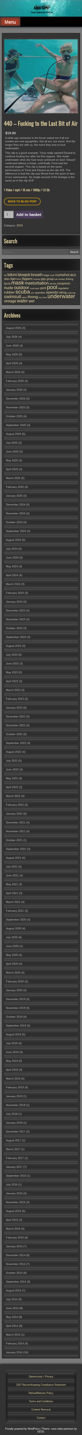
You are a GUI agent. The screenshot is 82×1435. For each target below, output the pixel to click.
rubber (9, 292)
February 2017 (15, 1158)
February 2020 (15, 981)
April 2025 (12, 469)
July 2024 (12, 548)
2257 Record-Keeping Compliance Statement (41, 1384)
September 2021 (16, 848)
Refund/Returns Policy (41, 1393)
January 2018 (14, 1122)
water (22, 300)
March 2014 (13, 1334)
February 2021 (15, 910)
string (63, 292)
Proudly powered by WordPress (22, 1428)
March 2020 (13, 972)
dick (73, 275)
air (5, 275)
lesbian (62, 279)
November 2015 (15, 1202)
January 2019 (14, 1096)
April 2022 (12, 787)
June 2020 (12, 946)
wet (32, 301)
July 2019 (12, 1043)
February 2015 (15, 1237)
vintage (10, 301)
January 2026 (14, 389)
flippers (27, 279)
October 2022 (14, 734)
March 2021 (13, 901)
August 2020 (13, 928)
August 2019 (13, 1034)
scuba (22, 292)
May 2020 (12, 954)
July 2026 (12, 336)
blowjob (24, 275)
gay (43, 278)
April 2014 (12, 1325)
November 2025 (15, 407)
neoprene (63, 283)
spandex (40, 292)
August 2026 (13, 327)
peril (43, 288)
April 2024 (12, 575)
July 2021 (12, 866)
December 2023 (15, 610)
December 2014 (15, 1255)
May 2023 (12, 672)
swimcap (71, 293)
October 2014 (14, 1272)
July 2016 (12, 1184)
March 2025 (13, 478)
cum (52, 275)
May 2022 (12, 778)
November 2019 (15, 1007)
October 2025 (14, 416)
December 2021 (15, 822)
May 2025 (12, 460)
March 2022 (13, 795)
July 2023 (12, 654)
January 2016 (14, 1193)
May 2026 (12, 354)
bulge (46, 275)
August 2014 (13, 1290)
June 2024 (12, 557)
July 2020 (12, 937)
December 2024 (15, 504)
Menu (10, 22)
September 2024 (16, 531)
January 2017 (14, 1166)
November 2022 (15, 725)
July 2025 (12, 442)
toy (40, 297)
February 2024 (15, 592)
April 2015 (12, 1219)
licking (69, 278)
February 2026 (15, 380)
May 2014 (12, 1316)
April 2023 (12, 681)
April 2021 (12, 893)
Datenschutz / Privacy (41, 1376)
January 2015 (14, 1246)
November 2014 (15, 1263)
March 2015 (13, 1228)
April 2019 (12, 1069)
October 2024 (14, 522)
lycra (7, 283)
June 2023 (12, 663)
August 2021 (13, 857)
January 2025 (14, 495)
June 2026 (12, 345)
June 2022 (12, 769)
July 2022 (12, 760)
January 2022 (14, 813)
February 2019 (15, 1087)
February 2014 (15, 1343)
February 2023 (15, 698)
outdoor (21, 287)
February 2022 (15, 804)
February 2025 (15, 486)
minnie (52, 283)
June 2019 (12, 1052)
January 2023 (14, 707)
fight (13, 278)
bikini (12, 274)
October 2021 (14, 840)
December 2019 (15, 999)
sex (32, 293)
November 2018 (15, 1105)
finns (18, 279)
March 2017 (13, 1149)
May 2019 (12, 1060)
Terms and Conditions (41, 1401)
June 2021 (12, 875)
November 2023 (15, 619)
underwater (61, 296)
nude (8, 287)
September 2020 (16, 919)
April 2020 (12, 963)
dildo (7, 279)
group (50, 278)
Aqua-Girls (41, 8)
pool (52, 287)
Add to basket (28, 215)
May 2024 (12, 566)
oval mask (34, 288)
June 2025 (12, 451)
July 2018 (12, 1113)
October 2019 (14, 1016)
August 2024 (13, 539)
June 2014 (12, 1308)
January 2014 (14, 1352)
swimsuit (12, 296)
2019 (20, 225)
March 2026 (13, 372)
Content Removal (41, 1409)
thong (33, 296)
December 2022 (15, 716)
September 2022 (16, 742)
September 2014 (16, 1281)
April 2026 (12, 363)
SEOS (40, 1431)
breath (37, 274)
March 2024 (13, 584)
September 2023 (16, 637)
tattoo (24, 297)
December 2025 (15, 398)
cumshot (62, 275)
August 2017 (13, 1140)
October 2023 (14, 628)
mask (17, 283)
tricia (44, 297)
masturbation (37, 283)
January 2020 (14, 990)
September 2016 (16, 1175)
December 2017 (15, 1131)
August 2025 (13, 433)
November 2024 (15, 513)
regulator (63, 288)
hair (56, 279)
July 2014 (12, 1299)
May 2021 (12, 884)
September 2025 (16, 425)
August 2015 (13, 1211)
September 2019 (16, 1025)
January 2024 (14, 601)
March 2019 (13, 1078)
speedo (52, 292)
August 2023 (13, 645)
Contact (41, 1417)
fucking (36, 279)
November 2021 (15, 831)
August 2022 (13, 751)
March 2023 (13, 689)
